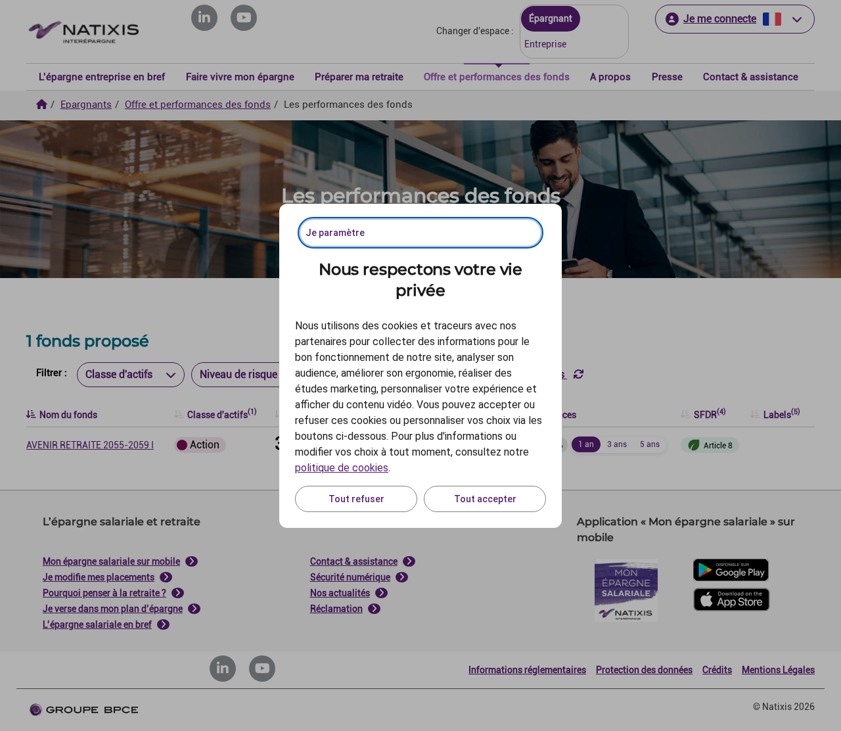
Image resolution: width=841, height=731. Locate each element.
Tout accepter (485, 499)
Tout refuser (356, 499)
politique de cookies (341, 467)
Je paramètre (335, 232)
